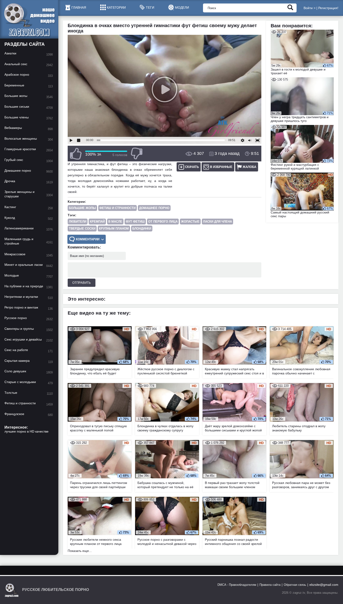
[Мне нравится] (76, 154)
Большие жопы (82, 208)
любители (77, 221)
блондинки (141, 228)
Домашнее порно (154, 208)
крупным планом (114, 228)
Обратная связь (295, 584)
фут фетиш (135, 221)
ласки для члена (217, 221)
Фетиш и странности (117, 208)
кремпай (97, 221)
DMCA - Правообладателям (236, 584)
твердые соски (82, 228)
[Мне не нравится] (136, 154)
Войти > (309, 8)
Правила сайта (269, 584)
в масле (115, 221)
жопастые (190, 221)
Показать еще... (80, 551)
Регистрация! (328, 8)
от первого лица (163, 221)
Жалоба (249, 167)
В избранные (221, 167)
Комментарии (87, 239)
